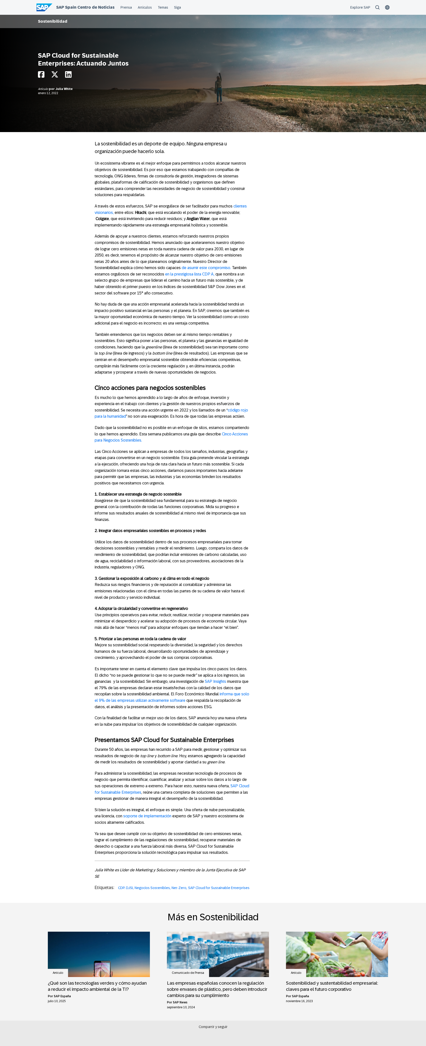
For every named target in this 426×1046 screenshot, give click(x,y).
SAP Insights (215, 681)
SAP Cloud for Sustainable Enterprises (218, 888)
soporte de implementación (147, 816)
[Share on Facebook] (41, 76)
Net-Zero (179, 888)
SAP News (180, 1002)
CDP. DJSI (125, 888)
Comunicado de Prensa (188, 973)
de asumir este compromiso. (206, 268)
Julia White (64, 89)
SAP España (62, 996)
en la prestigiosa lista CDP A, (189, 274)
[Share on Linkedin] (68, 76)
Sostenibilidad (52, 21)
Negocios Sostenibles (152, 888)
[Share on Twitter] (54, 76)
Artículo (43, 89)
